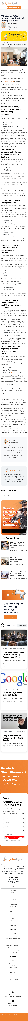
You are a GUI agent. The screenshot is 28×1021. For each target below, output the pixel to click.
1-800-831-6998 (13, 1005)
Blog (8, 42)
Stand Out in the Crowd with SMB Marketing (16, 559)
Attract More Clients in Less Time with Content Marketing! (18, 573)
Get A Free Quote (10, 617)
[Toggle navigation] (24, 2)
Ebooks (13, 902)
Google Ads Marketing (13, 943)
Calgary (13, 920)
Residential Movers (13, 977)
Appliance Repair (13, 963)
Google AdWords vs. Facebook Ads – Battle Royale (13, 738)
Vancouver (13, 925)
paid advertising (9, 81)
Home (3, 42)
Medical (13, 981)
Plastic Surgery (13, 970)
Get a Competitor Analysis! (14, 7)
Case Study (13, 899)
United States (13, 911)
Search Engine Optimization (13, 933)
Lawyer (13, 974)
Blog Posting (13, 940)
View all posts (22, 625)
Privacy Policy (8, 1018)
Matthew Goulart (8, 648)
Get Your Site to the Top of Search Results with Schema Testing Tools (18, 544)
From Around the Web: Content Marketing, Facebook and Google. (13, 655)
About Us (13, 890)
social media (9, 188)
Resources (13, 895)
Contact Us (13, 906)
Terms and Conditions (18, 1018)
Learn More (14, 531)
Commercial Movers (13, 979)
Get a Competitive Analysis (13, 996)
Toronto (13, 918)
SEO (12, 372)
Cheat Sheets (13, 904)
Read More (13, 554)
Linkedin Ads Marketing (13, 947)
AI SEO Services (13, 952)
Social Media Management (13, 936)
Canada (13, 909)
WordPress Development (13, 938)
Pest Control (13, 967)
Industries (13, 913)
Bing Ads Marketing (13, 950)
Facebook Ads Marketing (13, 945)
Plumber (13, 965)
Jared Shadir (12, 23)
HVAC (13, 960)
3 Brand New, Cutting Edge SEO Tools (12, 694)
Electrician (13, 972)
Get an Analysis (13, 892)
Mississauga (13, 916)
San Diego (13, 923)
